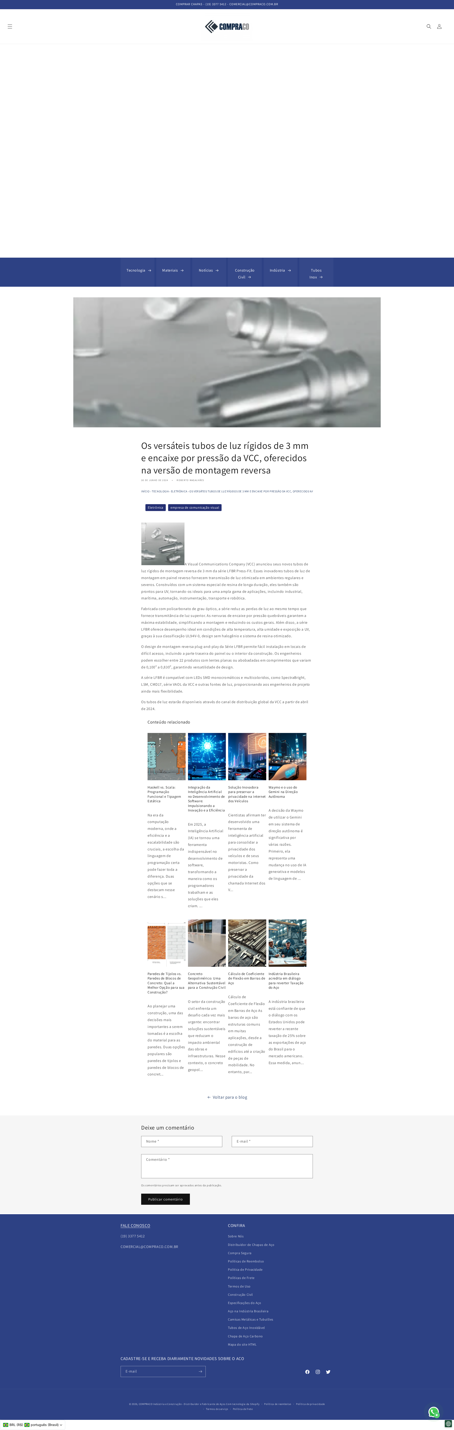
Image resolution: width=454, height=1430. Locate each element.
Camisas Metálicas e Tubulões (250, 1319)
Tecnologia (136, 270)
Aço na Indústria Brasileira (248, 1311)
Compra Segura (240, 1253)
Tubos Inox (316, 274)
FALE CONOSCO (135, 1225)
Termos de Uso (239, 1286)
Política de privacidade (310, 1404)
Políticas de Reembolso (246, 1261)
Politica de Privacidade (245, 1269)
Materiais (170, 270)
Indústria (277, 270)
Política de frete (243, 1409)
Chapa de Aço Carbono (245, 1336)
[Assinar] (200, 1371)
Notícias (206, 270)
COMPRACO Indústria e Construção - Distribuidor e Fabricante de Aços (182, 1404)
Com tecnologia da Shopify (243, 1404)
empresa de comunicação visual (194, 507)
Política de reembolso (277, 1404)
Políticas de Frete (241, 1278)
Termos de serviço (217, 1409)
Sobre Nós (236, 1236)
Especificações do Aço (244, 1303)
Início (145, 491)
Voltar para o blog (230, 1097)
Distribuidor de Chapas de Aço (251, 1245)
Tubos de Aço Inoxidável (246, 1328)
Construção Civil (240, 1294)
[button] (10, 26)
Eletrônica (179, 491)
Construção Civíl (245, 274)
